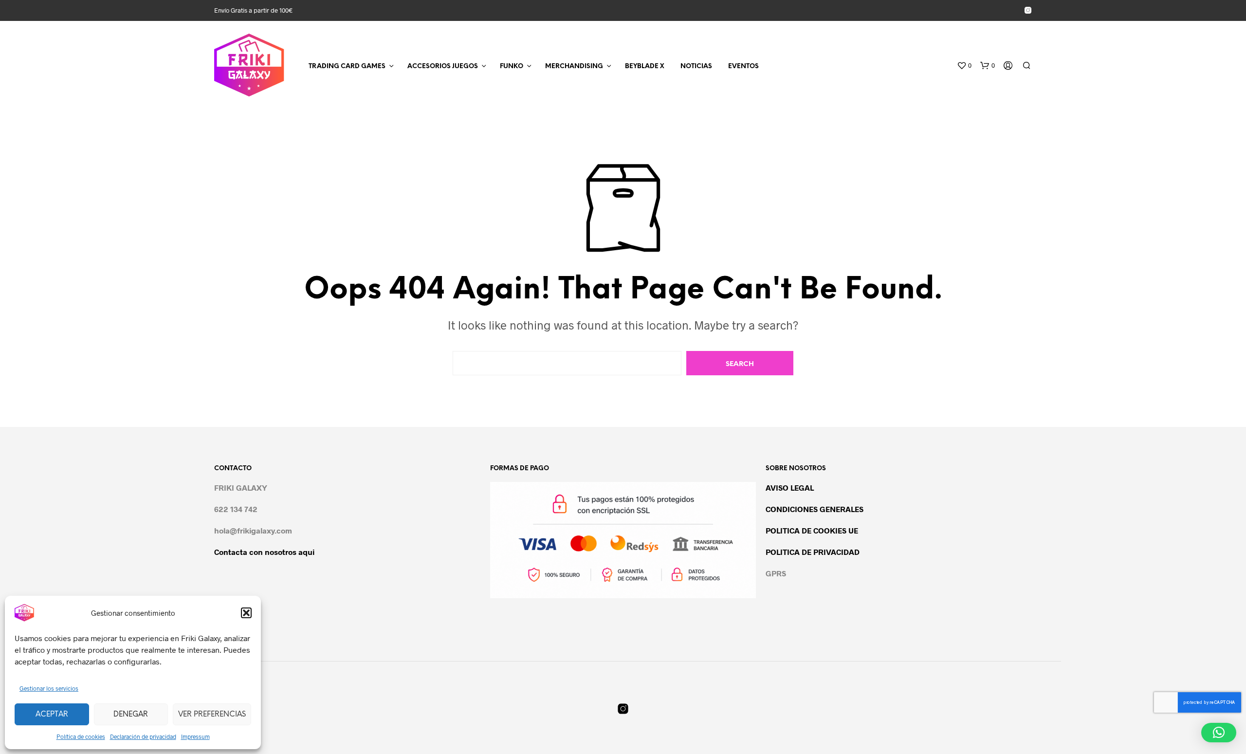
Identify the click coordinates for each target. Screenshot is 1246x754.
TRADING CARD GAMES (347, 66)
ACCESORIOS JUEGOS (442, 66)
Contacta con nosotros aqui (264, 551)
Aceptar (52, 714)
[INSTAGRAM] (1028, 10)
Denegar (130, 714)
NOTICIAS (696, 66)
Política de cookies (80, 736)
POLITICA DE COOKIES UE (812, 530)
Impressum (195, 736)
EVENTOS (743, 66)
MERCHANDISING (574, 66)
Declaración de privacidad (143, 736)
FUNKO (511, 66)
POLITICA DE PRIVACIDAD (813, 551)
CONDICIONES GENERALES (814, 509)
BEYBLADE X (644, 66)
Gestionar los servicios (48, 688)
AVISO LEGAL (790, 487)
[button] (246, 613)
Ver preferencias (212, 714)
